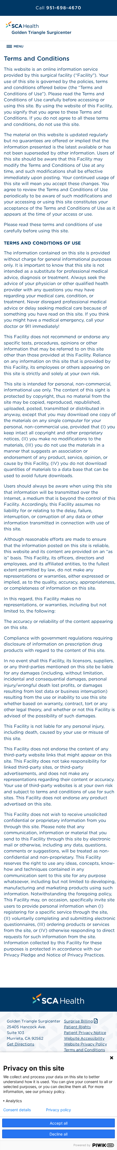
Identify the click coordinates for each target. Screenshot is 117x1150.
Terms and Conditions (84, 1050)
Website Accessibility (84, 1038)
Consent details (17, 1110)
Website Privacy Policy (85, 1044)
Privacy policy (58, 1110)
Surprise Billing (78, 1021)
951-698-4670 (58, 7)
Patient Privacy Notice (85, 1032)
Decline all (58, 1134)
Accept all (58, 1123)
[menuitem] (58, 998)
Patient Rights (77, 1027)
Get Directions (20, 1044)
